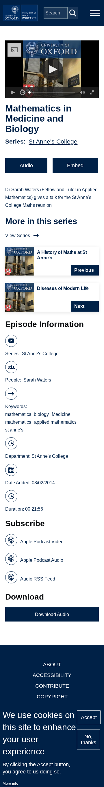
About (52, 664)
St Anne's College (53, 141)
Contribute (52, 686)
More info (10, 783)
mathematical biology (27, 414)
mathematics (18, 422)
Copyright (52, 696)
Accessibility (52, 675)
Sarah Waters (37, 379)
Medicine (61, 414)
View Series (17, 235)
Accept (89, 717)
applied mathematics (55, 422)
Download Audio (52, 614)
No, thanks (88, 739)
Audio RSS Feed (37, 578)
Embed (75, 165)
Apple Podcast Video (42, 541)
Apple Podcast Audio (41, 560)
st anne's (14, 429)
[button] (52, 69)
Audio (26, 165)
